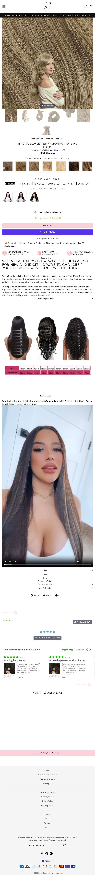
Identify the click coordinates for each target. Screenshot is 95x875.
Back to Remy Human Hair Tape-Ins (49, 753)
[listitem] (37, 667)
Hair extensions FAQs (45, 584)
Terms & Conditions (47, 792)
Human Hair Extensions (47, 775)
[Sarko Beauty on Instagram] (42, 853)
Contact (47, 823)
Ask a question (45, 588)
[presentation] (3, 168)
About (47, 819)
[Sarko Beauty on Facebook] (46, 853)
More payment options (47, 238)
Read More (36, 674)
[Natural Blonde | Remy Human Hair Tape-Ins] (11, 115)
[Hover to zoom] (47, 62)
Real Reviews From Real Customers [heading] (22, 650)
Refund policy (47, 783)
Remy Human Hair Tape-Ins (50, 138)
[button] (47, 150)
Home (34, 138)
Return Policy (47, 801)
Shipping (50, 152)
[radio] (7, 166)
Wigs (47, 770)
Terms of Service (47, 779)
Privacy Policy (47, 797)
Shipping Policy (47, 805)
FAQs (47, 827)
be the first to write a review (47, 638)
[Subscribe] (64, 845)
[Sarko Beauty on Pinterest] (51, 853)
